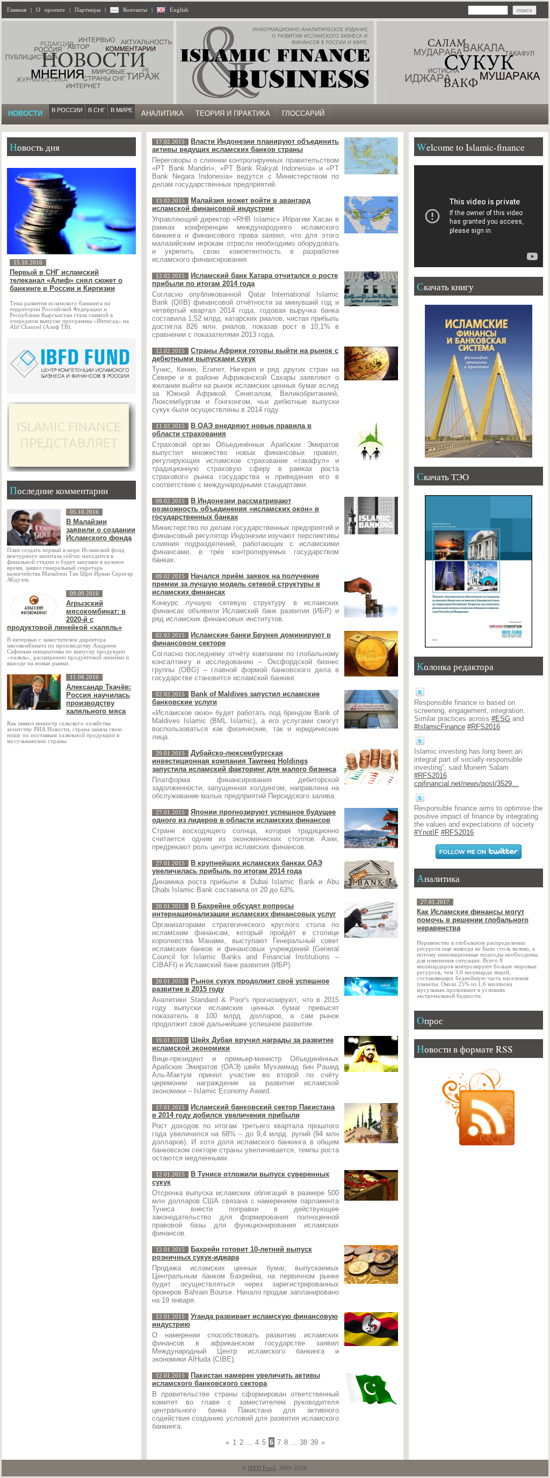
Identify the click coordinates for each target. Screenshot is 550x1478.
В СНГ (96, 110)
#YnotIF (426, 832)
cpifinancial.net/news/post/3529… (466, 784)
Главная (16, 10)
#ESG (500, 719)
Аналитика (162, 113)
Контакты (135, 10)
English (179, 10)
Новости (25, 113)
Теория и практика (233, 113)
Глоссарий (303, 113)
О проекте (50, 10)
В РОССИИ (67, 110)
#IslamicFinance (439, 727)
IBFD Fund (262, 1468)
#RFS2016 (483, 727)
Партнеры (87, 10)
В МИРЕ (122, 110)
